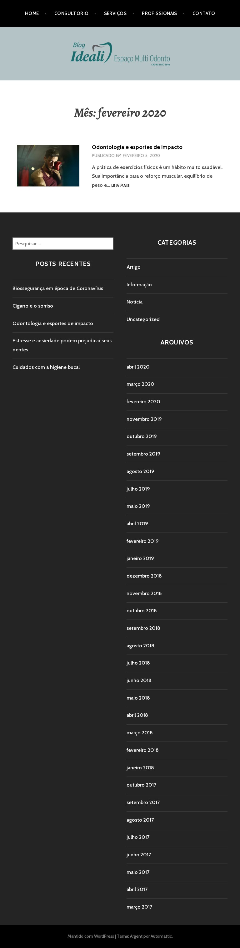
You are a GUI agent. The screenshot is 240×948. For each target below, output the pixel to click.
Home (32, 13)
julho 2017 (138, 837)
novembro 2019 (144, 419)
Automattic (161, 936)
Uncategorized (143, 319)
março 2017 (139, 907)
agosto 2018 (140, 646)
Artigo (134, 267)
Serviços (115, 13)
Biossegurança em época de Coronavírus (57, 288)
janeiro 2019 (140, 558)
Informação (139, 285)
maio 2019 (138, 506)
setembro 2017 (143, 802)
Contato (203, 13)
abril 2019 (137, 524)
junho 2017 (139, 855)
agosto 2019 (140, 471)
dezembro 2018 (144, 576)
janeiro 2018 (140, 768)
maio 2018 (138, 698)
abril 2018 (137, 715)
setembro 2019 (143, 454)
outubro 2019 (142, 436)
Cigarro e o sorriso (32, 306)
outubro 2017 (141, 785)
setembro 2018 (143, 628)
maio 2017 (138, 872)
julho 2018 (138, 663)
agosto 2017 (140, 820)
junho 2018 (139, 680)
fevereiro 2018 (143, 750)
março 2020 (140, 384)
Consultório (71, 13)
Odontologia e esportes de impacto (137, 147)
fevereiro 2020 (143, 402)
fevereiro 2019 (143, 541)
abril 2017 (137, 889)
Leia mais (120, 185)
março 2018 (140, 733)
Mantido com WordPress (91, 936)
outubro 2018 (142, 611)
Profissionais (159, 13)
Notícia (134, 302)
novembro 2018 (144, 593)
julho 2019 (138, 489)
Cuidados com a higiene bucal (46, 367)
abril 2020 (138, 367)
